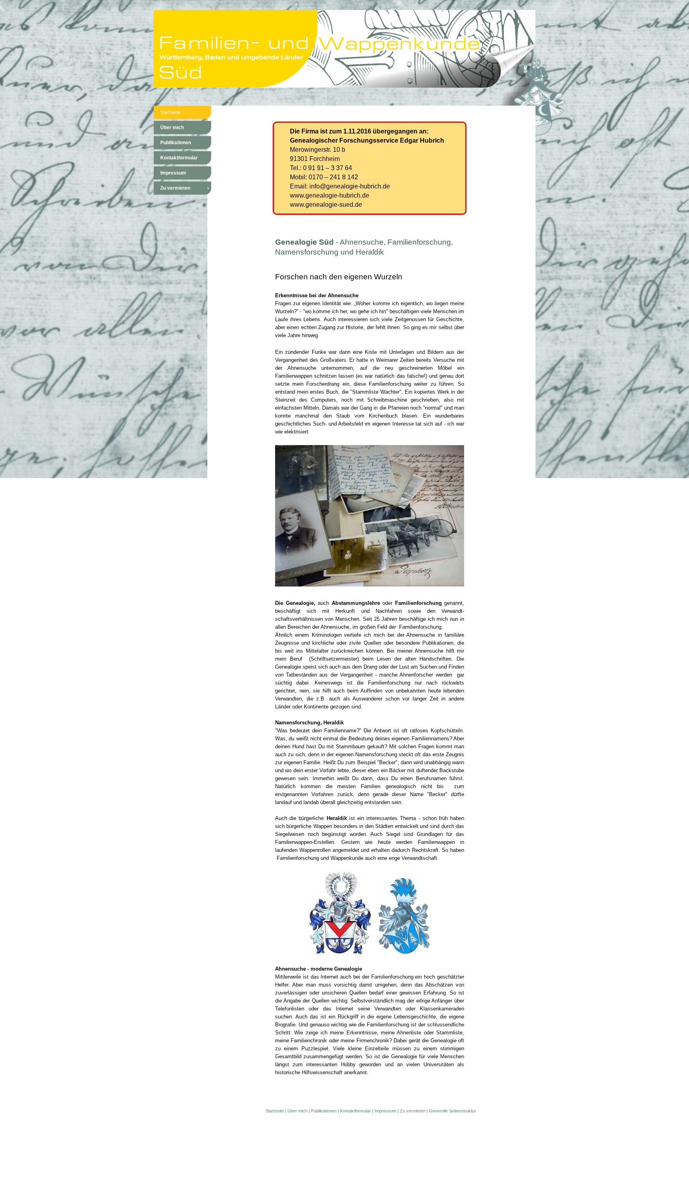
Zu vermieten (412, 1110)
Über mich (297, 1110)
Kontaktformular (355, 1110)
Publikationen (324, 1110)
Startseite (275, 1110)
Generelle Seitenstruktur (452, 1110)
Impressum (385, 1110)
